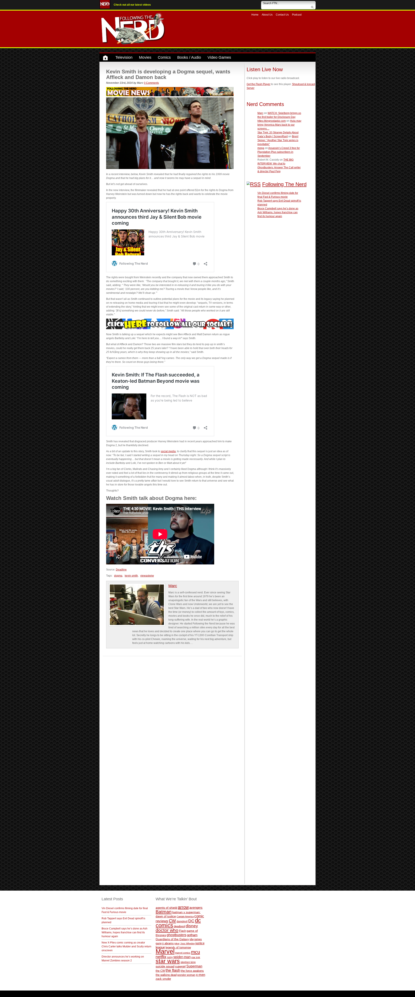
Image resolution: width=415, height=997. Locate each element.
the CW (160, 970)
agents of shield (166, 907)
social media (168, 451)
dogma (118, 575)
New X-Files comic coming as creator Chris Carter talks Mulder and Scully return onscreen (126, 946)
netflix (161, 956)
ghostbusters (176, 935)
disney (192, 925)
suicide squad (165, 966)
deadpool (179, 926)
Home (255, 14)
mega (260, 148)
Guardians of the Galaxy (172, 939)
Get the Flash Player (258, 84)
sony (170, 957)
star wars (168, 961)
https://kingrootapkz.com (271, 120)
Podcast (297, 14)
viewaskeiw (147, 575)
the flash (173, 970)
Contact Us (282, 14)
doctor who (167, 930)
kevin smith (131, 575)
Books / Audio (189, 57)
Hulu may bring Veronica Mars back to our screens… (279, 124)
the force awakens (192, 970)
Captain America (185, 916)
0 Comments (151, 82)
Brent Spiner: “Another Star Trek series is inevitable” (277, 140)
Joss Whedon (187, 943)
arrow (183, 907)
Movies (145, 57)
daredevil (182, 921)
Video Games (219, 57)
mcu (195, 952)
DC (191, 921)
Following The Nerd (284, 184)
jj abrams (168, 943)
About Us (267, 14)
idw (192, 939)
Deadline (121, 569)
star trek (195, 957)
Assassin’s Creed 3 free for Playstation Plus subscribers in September (278, 152)
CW (172, 920)
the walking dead (166, 974)
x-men (200, 974)
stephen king (188, 962)
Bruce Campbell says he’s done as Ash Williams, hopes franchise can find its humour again (277, 212)
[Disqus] (172, 710)
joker (177, 943)
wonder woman (186, 974)
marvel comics (182, 952)
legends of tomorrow (178, 947)
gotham (192, 935)
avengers (196, 907)
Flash (182, 930)
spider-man (182, 957)
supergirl (180, 966)
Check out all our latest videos (132, 4)
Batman (164, 911)
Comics (164, 57)
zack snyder (163, 978)
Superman (194, 966)
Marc (172, 586)
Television (123, 57)
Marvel (165, 951)
